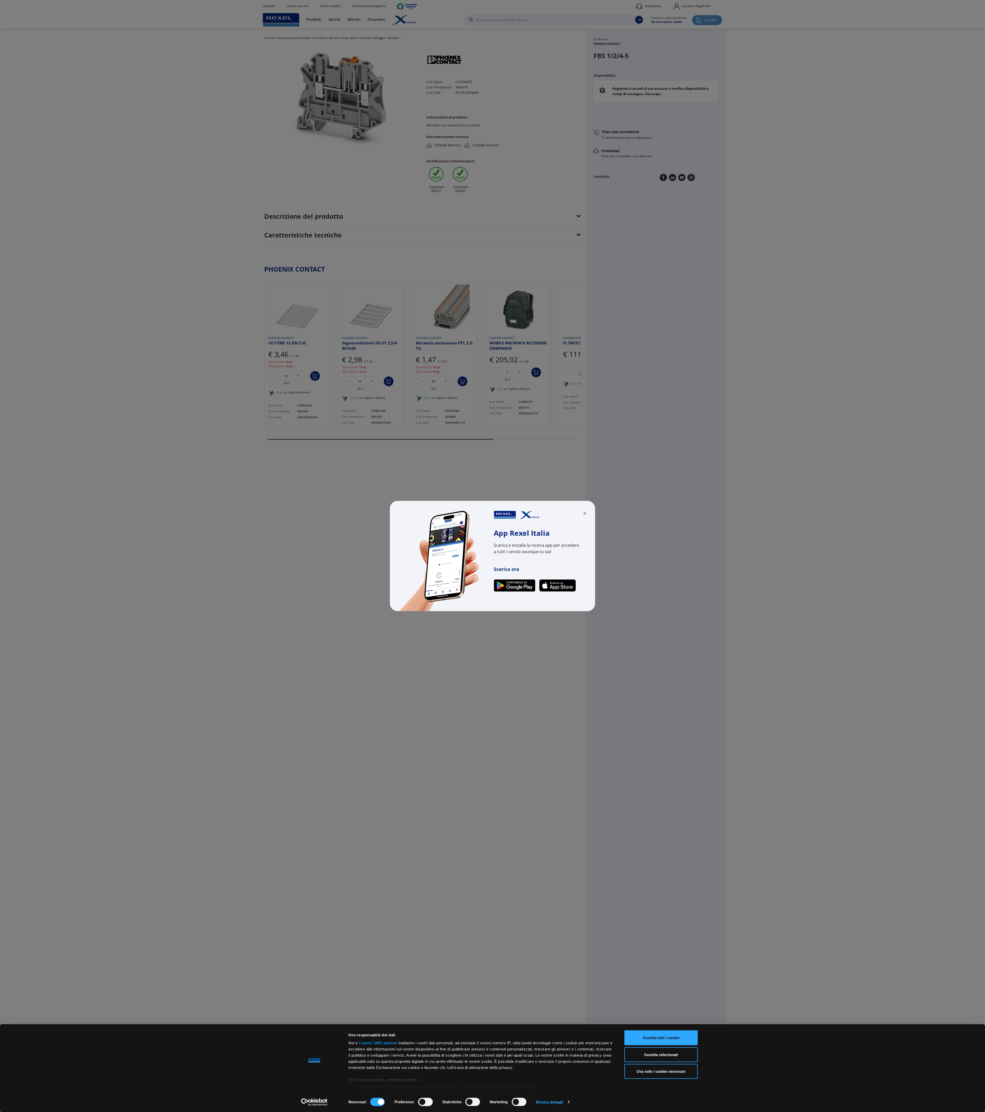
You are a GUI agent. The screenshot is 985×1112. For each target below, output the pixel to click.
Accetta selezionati (661, 1054)
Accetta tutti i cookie (661, 1038)
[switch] (425, 1102)
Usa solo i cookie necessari (661, 1071)
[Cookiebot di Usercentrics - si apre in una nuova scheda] (314, 1102)
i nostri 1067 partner (378, 1043)
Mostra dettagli (549, 1102)
